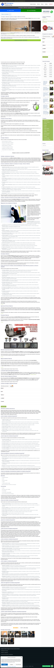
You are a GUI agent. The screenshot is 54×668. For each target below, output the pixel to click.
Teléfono (2, 394)
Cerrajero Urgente (46, 128)
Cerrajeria (45, 125)
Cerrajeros (45, 131)
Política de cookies (9, 666)
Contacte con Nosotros (18, 40)
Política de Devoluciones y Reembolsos (7, 654)
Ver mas (2, 313)
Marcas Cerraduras (46, 133)
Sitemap (30, 666)
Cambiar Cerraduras (47, 122)
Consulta (2, 401)
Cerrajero (45, 126)
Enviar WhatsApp (31, 10)
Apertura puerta (46, 120)
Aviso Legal (2, 656)
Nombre (2, 388)
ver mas (2, 304)
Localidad (2, 398)
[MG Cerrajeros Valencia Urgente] (7, 4)
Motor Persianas (46, 134)
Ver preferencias (18, 664)
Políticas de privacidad (4, 658)
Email (2, 391)
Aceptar (4, 664)
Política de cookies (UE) (4, 662)
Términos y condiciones (4, 652)
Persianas (45, 136)
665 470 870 (25, 40)
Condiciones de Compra (4, 650)
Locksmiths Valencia (33, 374)
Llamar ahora (11, 10)
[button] (21, 657)
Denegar (11, 664)
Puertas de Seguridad (47, 139)
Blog (32, 666)
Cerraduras (45, 123)
